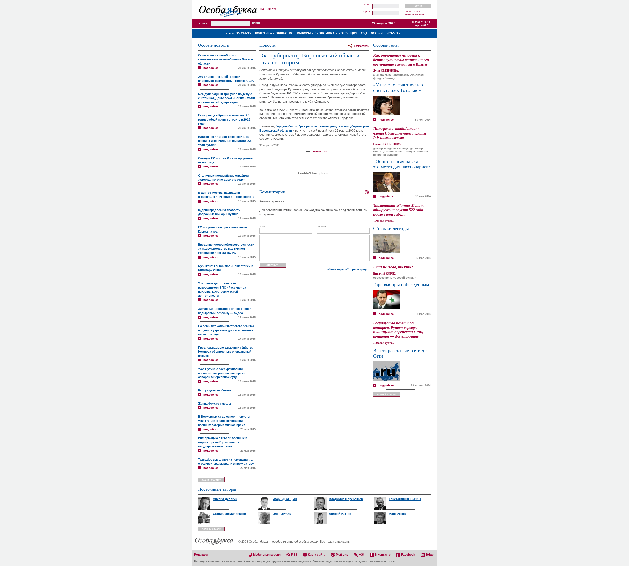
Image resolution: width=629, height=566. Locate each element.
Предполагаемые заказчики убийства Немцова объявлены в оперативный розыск (225, 352)
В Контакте (383, 554)
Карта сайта (316, 554)
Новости (267, 45)
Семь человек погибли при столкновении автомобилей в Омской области (225, 59)
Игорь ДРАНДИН (285, 499)
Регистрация (412, 11)
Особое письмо (384, 33)
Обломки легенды (391, 228)
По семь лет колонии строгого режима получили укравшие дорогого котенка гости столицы (226, 330)
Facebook (408, 554)
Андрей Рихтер (340, 514)
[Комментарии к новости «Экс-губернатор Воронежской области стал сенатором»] (367, 192)
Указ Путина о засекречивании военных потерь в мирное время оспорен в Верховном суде (221, 373)
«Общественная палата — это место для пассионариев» (402, 164)
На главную (268, 8)
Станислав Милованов (229, 514)
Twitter (430, 554)
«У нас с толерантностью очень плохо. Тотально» (398, 87)
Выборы (304, 33)
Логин (366, 4)
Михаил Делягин (225, 499)
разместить (361, 45)
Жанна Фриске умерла (214, 403)
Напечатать (320, 151)
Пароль (367, 11)
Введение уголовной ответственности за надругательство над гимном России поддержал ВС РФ (226, 249)
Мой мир (342, 554)
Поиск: (203, 23)
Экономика (324, 33)
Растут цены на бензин (214, 390)
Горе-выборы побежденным (401, 284)
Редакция (201, 554)
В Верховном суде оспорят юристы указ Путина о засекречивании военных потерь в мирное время (224, 421)
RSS (294, 554)
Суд (364, 33)
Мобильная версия (267, 554)
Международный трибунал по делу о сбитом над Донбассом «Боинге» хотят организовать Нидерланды (226, 98)
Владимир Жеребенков (346, 499)
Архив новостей (211, 479)
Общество (284, 33)
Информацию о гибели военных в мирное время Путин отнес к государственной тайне (222, 442)
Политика (263, 33)
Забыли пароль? (414, 14)
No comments (239, 33)
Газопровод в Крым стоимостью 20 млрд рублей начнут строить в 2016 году (224, 119)
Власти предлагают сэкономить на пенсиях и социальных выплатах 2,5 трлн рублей (225, 141)
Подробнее (210, 67)
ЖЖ (361, 554)
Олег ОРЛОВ (282, 514)
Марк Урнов (397, 514)
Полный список (386, 394)
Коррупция (347, 33)
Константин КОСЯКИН (405, 499)
